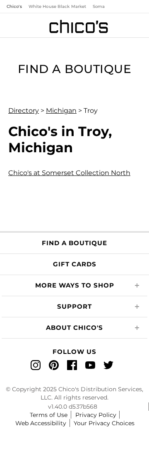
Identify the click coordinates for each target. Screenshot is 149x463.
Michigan (61, 111)
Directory (23, 111)
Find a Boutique (74, 243)
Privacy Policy (95, 415)
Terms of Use (48, 415)
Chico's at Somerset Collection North (69, 173)
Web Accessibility (40, 423)
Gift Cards (74, 264)
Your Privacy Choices (104, 423)
